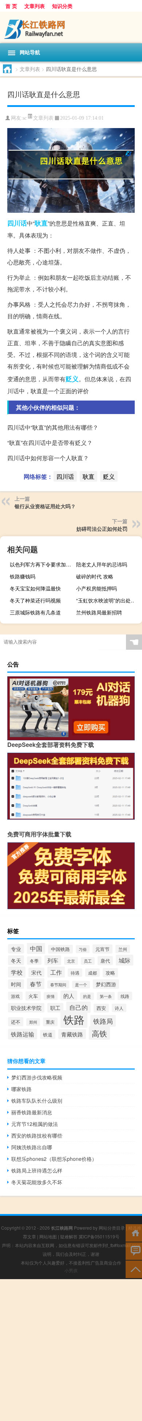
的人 (68, 995)
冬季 (34, 961)
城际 (124, 960)
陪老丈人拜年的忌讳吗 (101, 564)
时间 (16, 984)
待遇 (75, 973)
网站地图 (48, 1236)
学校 (17, 972)
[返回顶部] (134, 1269)
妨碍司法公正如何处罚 (101, 528)
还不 (15, 1021)
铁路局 (103, 1021)
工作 (56, 972)
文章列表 (34, 5)
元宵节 (102, 949)
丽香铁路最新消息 (31, 1112)
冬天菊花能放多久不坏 (36, 1182)
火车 (33, 995)
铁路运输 (22, 1034)
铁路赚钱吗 (22, 576)
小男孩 (71, 1270)
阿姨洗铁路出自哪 (31, 1147)
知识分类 (62, 5)
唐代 (105, 960)
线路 (125, 996)
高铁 (99, 1033)
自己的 (78, 1007)
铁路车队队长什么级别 (36, 1100)
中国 (36, 948)
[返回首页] (134, 1232)
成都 (92, 973)
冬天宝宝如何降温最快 (35, 588)
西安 (101, 1008)
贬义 (72, 378)
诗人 (119, 1008)
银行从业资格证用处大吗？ (45, 506)
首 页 (11, 5)
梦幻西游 (106, 984)
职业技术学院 (26, 1007)
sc (25, 118)
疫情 (51, 996)
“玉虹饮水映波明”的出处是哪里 (108, 600)
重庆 (50, 1022)
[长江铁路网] (71, 27)
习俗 (83, 949)
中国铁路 (60, 949)
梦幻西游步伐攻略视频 (36, 1077)
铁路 (73, 1019)
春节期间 (58, 984)
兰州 (122, 949)
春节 (36, 983)
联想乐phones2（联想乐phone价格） (54, 1158)
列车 (52, 960)
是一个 (81, 984)
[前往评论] (134, 1250)
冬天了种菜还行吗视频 (35, 600)
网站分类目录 (112, 1228)
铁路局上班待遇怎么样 (36, 1170)
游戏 (15, 996)
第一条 (106, 996)
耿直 (41, 223)
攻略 (110, 972)
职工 (55, 1007)
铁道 (47, 1034)
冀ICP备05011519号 (99, 1236)
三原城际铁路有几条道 (35, 612)
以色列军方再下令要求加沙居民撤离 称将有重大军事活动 (42, 564)
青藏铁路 (72, 1034)
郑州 (33, 1022)
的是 (87, 996)
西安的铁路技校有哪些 (36, 1135)
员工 (88, 961)
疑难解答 (69, 1236)
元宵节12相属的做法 (34, 1123)
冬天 (16, 960)
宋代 (36, 972)
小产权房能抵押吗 (96, 588)
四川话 (17, 223)
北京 (71, 961)
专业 (16, 948)
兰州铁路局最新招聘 (99, 612)
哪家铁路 (21, 1088)
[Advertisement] (71, 1350)
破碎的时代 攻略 (94, 576)
